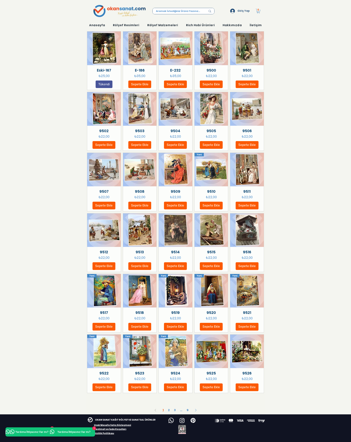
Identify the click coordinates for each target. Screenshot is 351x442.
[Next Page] (196, 410)
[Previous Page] (155, 410)
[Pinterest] (193, 420)
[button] (258, 11)
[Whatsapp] (171, 420)
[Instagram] (182, 420)
